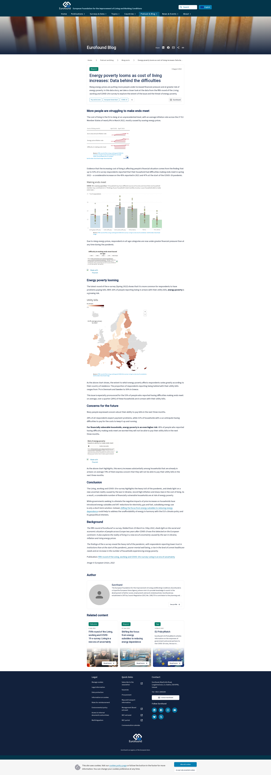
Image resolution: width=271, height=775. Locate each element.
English (207, 7)
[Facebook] (161, 710)
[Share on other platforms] (178, 47)
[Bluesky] (154, 716)
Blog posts (126, 60)
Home (64, 13)
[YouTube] (174, 710)
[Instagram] (167, 710)
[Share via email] (173, 47)
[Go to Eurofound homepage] (65, 5)
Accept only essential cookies (185, 770)
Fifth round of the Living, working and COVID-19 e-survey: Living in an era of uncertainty (136, 556)
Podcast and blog (107, 60)
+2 (132, 100)
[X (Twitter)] (161, 716)
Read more (110, 663)
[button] (183, 47)
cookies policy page (118, 765)
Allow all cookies (185, 764)
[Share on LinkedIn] (163, 47)
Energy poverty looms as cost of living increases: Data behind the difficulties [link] (167, 60)
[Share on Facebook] (168, 47)
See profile (173, 604)
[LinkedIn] (154, 710)
